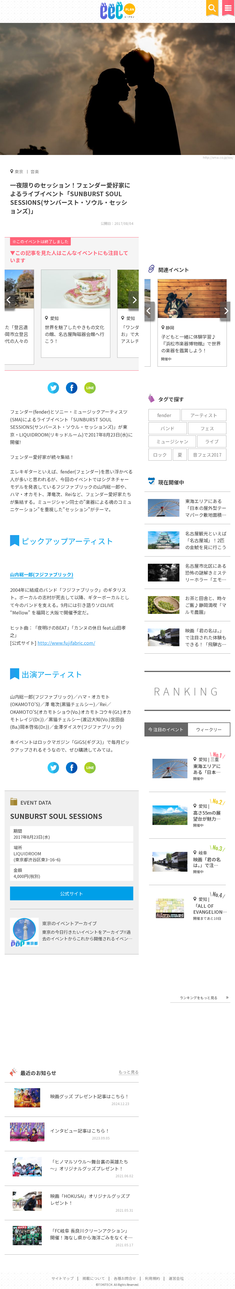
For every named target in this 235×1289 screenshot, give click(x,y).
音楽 (34, 171)
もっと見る (129, 1072)
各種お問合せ (125, 1278)
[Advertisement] (71, 1012)
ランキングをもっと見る (199, 997)
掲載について (94, 1278)
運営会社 (176, 1278)
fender (164, 415)
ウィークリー (209, 729)
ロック (160, 454)
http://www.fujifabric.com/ (66, 642)
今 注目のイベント (165, 729)
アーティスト (203, 415)
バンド (167, 428)
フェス (207, 428)
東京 (19, 171)
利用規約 (152, 1278)
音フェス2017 (207, 454)
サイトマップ (62, 1278)
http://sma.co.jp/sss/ (218, 157)
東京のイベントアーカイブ (69, 923)
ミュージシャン (172, 441)
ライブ (212, 441)
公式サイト (71, 893)
